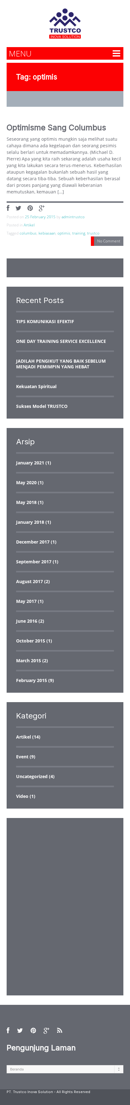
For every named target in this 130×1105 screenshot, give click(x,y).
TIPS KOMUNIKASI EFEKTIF (45, 321)
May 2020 (26, 482)
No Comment (108, 241)
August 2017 (29, 581)
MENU (20, 53)
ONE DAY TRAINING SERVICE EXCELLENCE (61, 341)
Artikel (29, 225)
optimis (63, 233)
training (78, 233)
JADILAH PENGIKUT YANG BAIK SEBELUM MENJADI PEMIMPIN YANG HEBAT (61, 364)
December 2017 (33, 542)
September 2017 (33, 562)
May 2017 (26, 601)
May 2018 (26, 502)
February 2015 (31, 680)
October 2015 (30, 641)
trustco (93, 233)
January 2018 (30, 522)
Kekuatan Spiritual (36, 386)
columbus (28, 233)
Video (22, 796)
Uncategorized (32, 776)
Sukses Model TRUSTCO (42, 406)
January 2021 (30, 463)
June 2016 (26, 621)
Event (22, 757)
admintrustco (73, 216)
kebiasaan (47, 233)
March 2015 (28, 661)
